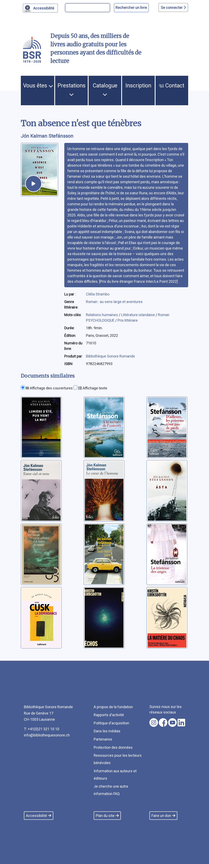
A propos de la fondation (113, 707)
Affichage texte (94, 388)
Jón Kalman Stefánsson (47, 136)
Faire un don (161, 815)
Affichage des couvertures (51, 388)
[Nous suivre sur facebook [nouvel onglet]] (163, 722)
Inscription (138, 85)
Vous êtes (36, 85)
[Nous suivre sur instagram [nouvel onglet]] (153, 722)
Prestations (72, 85)
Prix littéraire (128, 320)
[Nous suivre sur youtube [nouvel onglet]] (172, 722)
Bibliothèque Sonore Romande (110, 356)
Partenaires (103, 739)
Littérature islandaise (138, 315)
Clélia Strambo (97, 294)
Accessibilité (43, 8)
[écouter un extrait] (33, 183)
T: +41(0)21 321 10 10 (41, 729)
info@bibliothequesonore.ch (47, 735)
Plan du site (105, 815)
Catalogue (105, 85)
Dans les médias (107, 731)
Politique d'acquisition (111, 723)
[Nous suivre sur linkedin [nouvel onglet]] (181, 722)
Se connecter (172, 7)
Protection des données (113, 747)
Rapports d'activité (109, 715)
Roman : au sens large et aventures (114, 302)
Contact (174, 85)
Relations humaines (102, 315)
